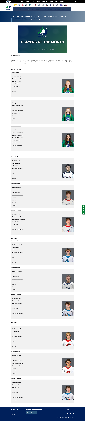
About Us (62, 1)
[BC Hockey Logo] (8, 1)
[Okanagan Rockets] (47, 5)
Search (74, 1)
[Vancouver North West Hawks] (65, 5)
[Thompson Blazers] (50, 5)
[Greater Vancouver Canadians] (43, 5)
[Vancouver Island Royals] (57, 5)
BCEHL (56, 1)
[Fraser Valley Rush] (15, 5)
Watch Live (50, 9)
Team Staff (38, 9)
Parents (27, 1)
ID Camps (57, 9)
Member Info (44, 1)
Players (21, 1)
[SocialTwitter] (73, 413)
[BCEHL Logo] (8, 7)
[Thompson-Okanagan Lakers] (26, 5)
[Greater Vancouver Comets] (19, 5)
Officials (38, 1)
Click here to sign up (31, 412)
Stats (33, 9)
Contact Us (13, 412)
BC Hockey (13, 414)
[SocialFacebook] (67, 413)
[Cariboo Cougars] (35, 5)
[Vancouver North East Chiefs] (61, 5)
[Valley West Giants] (54, 5)
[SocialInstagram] (70, 413)
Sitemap (18, 412)
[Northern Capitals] (23, 5)
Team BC (51, 1)
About (63, 9)
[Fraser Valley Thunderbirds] (39, 5)
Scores (21, 9)
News (44, 9)
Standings (27, 9)
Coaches (32, 1)
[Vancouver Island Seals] (30, 5)
